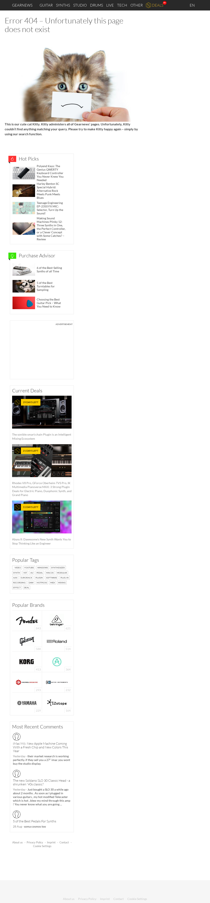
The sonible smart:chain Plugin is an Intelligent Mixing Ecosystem (41, 420)
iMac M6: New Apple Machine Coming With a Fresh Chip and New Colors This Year (40, 747)
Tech (122, 5)
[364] (56, 661)
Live (110, 5)
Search (204, 5)
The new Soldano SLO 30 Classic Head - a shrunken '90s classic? (41, 782)
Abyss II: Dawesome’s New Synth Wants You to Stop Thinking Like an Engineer (41, 525)
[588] (27, 641)
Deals (157, 5)
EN (192, 5)
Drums (96, 5)
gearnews (22, 5)
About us (17, 842)
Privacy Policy (35, 842)
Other (136, 5)
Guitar (46, 5)
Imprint (51, 842)
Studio (80, 5)
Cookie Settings (42, 846)
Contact (64, 842)
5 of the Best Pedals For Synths (34, 821)
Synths (63, 5)
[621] (57, 620)
